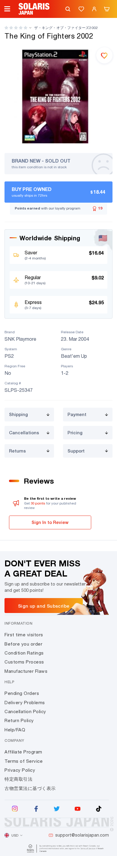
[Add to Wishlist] (104, 55)
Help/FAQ (14, 729)
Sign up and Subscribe (43, 606)
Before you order (23, 643)
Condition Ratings (24, 652)
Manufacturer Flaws (25, 671)
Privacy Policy (19, 770)
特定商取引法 (18, 779)
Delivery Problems (24, 702)
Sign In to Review (50, 522)
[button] (15, 27)
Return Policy (19, 720)
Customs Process (24, 661)
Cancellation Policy (25, 711)
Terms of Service (23, 761)
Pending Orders (21, 693)
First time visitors (23, 634)
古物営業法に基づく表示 (30, 788)
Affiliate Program (23, 751)
